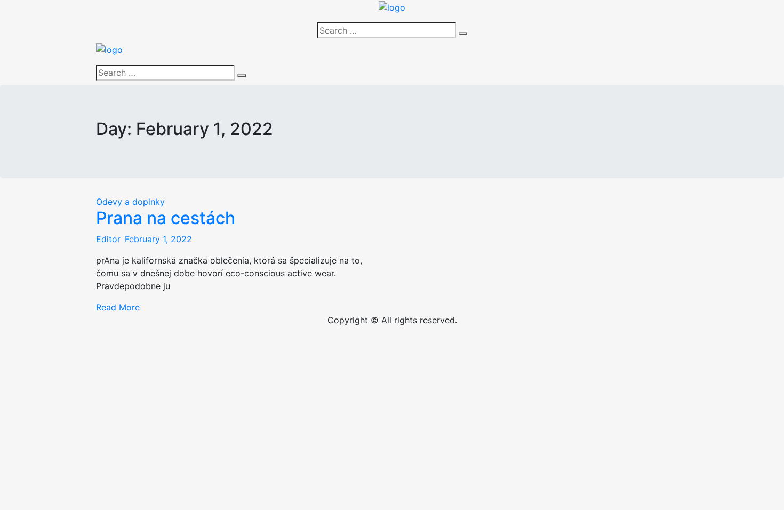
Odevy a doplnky (130, 201)
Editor (108, 239)
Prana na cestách (165, 218)
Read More (118, 307)
